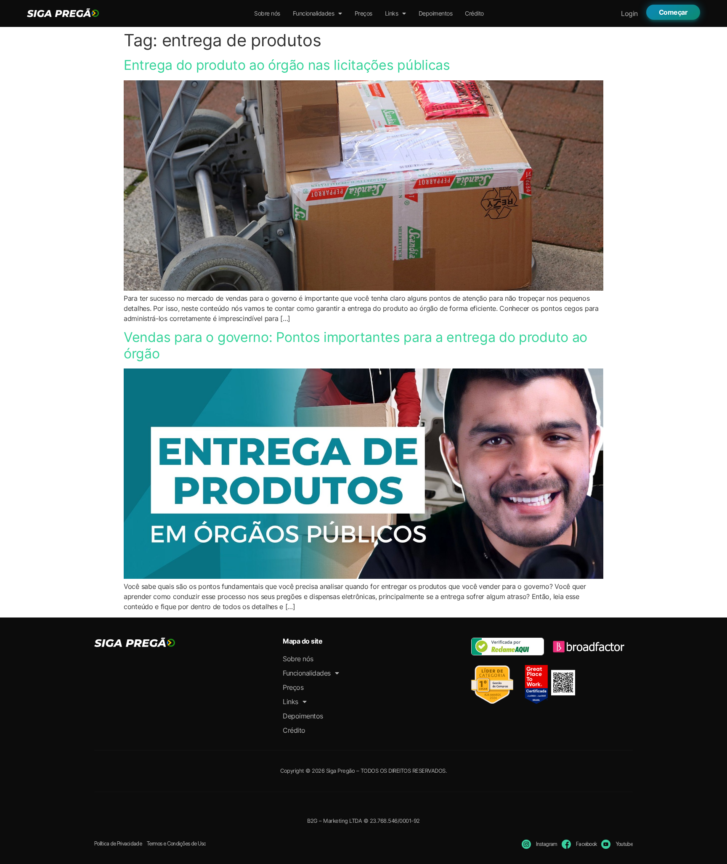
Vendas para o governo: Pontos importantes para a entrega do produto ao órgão (355, 345)
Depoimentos (436, 13)
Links (391, 13)
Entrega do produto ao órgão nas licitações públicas (287, 65)
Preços (363, 13)
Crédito (474, 13)
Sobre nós (267, 13)
